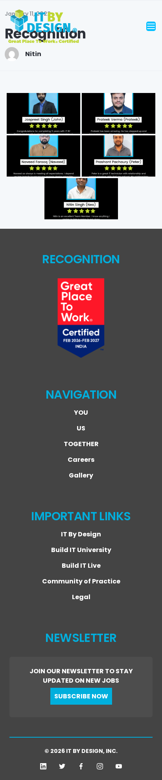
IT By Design (81, 534)
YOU (81, 412)
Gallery (81, 475)
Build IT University (81, 549)
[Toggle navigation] (151, 26)
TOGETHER (81, 443)
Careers (81, 459)
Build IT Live (81, 565)
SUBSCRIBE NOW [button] (81, 696)
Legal (81, 596)
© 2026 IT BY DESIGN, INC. (81, 751)
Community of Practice (81, 581)
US (81, 428)
